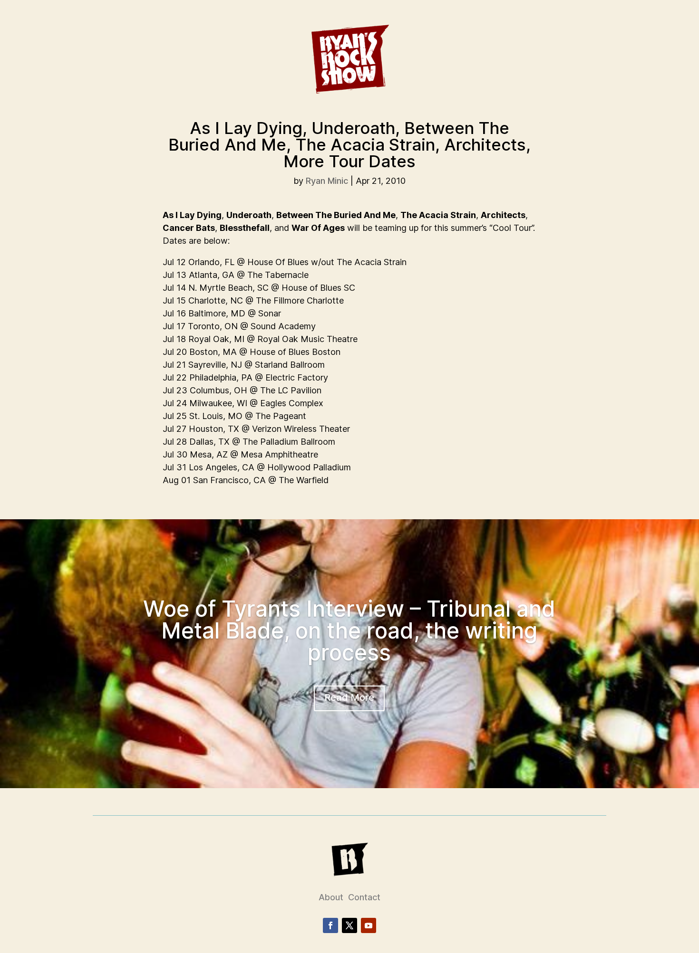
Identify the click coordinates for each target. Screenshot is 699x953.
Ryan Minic (327, 181)
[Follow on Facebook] (330, 925)
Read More (349, 697)
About (331, 897)
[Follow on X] (349, 925)
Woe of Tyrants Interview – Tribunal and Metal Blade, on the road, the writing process (349, 630)
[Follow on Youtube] (368, 925)
